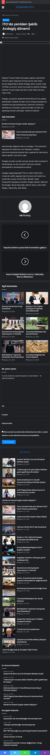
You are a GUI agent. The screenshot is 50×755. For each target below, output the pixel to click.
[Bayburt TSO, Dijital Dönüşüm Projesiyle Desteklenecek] (37, 298)
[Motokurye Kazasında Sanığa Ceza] (8, 591)
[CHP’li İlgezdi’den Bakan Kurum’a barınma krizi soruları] (8, 493)
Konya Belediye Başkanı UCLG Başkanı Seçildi (29, 548)
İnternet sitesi (7, 423)
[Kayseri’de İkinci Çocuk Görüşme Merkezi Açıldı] (8, 462)
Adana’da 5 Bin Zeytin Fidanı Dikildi (32, 517)
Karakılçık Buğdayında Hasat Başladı (35, 356)
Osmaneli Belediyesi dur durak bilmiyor (36, 333)
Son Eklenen (25, 452)
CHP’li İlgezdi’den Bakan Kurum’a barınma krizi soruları (31, 491)
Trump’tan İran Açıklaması (28, 629)
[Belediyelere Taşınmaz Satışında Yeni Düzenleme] (13, 346)
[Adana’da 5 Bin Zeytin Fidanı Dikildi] (8, 520)
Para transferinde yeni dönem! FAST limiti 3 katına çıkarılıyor (32, 507)
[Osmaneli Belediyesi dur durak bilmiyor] (37, 323)
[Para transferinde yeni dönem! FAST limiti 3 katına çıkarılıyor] (8, 134)
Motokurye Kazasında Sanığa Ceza (32, 588)
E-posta (5, 415)
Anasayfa (7, 15)
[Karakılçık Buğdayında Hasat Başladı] (37, 346)
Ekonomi (15, 15)
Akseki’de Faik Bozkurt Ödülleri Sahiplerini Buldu (30, 620)
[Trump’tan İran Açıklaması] (8, 632)
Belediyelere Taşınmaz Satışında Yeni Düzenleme (13, 356)
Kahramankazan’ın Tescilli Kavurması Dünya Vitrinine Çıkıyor (27, 2)
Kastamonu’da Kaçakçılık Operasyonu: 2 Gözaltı (13, 333)
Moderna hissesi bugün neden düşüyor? (19, 124)
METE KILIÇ (9, 34)
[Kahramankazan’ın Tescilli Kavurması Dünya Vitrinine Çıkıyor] (8, 483)
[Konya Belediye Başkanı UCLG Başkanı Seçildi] (8, 550)
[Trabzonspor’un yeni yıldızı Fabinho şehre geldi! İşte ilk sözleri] (8, 472)
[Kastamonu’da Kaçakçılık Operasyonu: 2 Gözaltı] (13, 323)
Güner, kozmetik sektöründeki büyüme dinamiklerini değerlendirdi (32, 579)
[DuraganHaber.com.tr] (25, 7)
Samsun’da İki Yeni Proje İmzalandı (12, 307)
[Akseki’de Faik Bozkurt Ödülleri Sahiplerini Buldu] (8, 622)
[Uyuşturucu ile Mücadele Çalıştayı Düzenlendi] (8, 642)
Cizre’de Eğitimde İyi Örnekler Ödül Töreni (19, 650)
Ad (3, 406)
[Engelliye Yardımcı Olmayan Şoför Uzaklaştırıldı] (8, 561)
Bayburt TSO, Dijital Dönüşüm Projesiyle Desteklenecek (34, 308)
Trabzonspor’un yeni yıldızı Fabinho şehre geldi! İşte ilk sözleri (32, 470)
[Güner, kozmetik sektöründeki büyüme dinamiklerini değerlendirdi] (8, 581)
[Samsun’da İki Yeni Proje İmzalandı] (13, 298)
